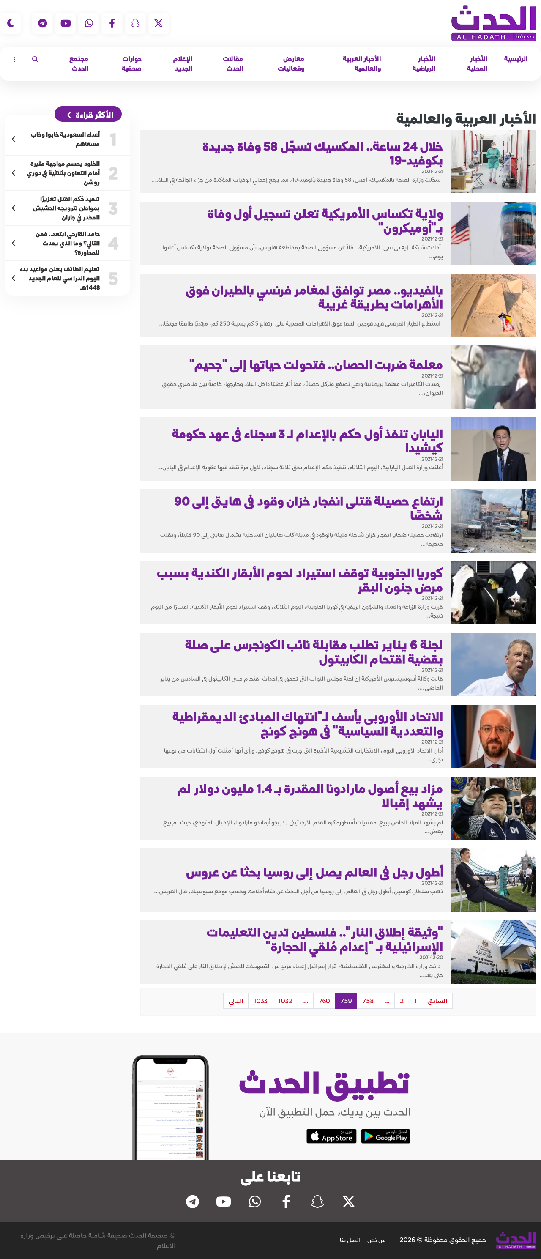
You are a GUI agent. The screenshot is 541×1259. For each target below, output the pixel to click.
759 (346, 1000)
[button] (35, 59)
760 (324, 1000)
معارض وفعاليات (291, 63)
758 (368, 1000)
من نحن (376, 1240)
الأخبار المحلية (477, 63)
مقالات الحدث (233, 63)
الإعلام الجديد (182, 63)
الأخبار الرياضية (424, 63)
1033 (261, 1000)
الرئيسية (515, 59)
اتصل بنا (350, 1240)
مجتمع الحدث (78, 63)
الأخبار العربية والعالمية (362, 63)
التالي (236, 1000)
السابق (437, 1000)
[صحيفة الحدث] (493, 23)
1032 (285, 1000)
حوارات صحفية (132, 63)
